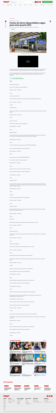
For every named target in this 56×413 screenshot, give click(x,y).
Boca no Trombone (11, 399)
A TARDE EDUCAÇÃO (28, 403)
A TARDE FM (27, 402)
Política (4, 403)
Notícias (5, 398)
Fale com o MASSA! (20, 398)
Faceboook (18, 403)
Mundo (4, 407)
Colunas (9, 398)
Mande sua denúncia (20, 399)
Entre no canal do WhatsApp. (18, 78)
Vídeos (4, 409)
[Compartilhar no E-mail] (5, 27)
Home (10, 18)
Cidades (4, 405)
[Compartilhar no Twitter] (5, 26)
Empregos (13, 18)
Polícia (4, 399)
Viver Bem (4, 406)
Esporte (4, 402)
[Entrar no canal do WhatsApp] (11, 78)
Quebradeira (10, 402)
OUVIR (5, 22)
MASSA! (26, 399)
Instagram (18, 402)
